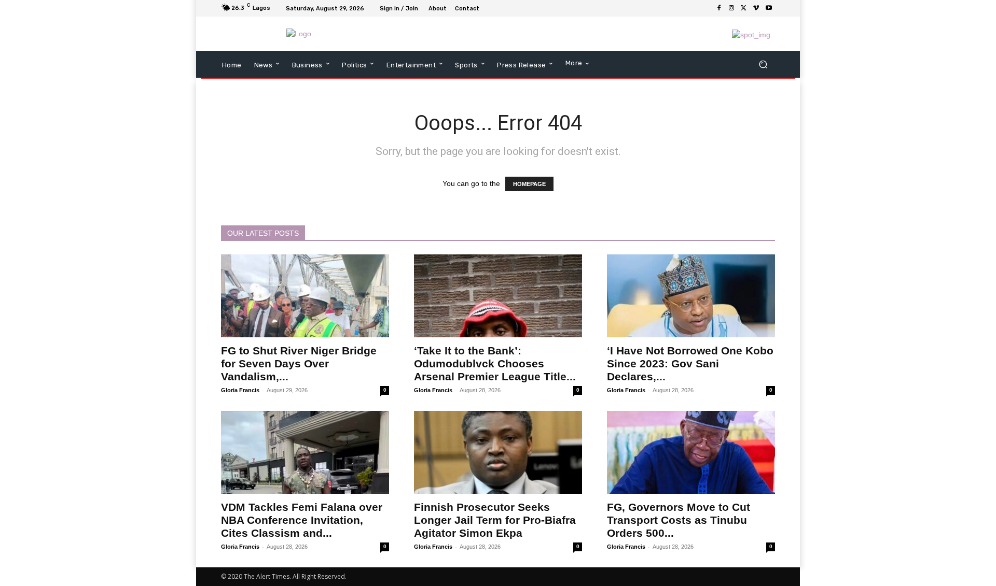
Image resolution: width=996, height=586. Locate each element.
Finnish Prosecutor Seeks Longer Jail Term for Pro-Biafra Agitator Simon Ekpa (495, 520)
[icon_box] (489, 9)
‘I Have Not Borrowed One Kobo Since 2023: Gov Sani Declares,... (690, 363)
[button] (763, 64)
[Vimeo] (756, 8)
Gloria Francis (240, 390)
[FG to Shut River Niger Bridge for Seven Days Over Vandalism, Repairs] (305, 295)
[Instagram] (731, 8)
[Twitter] (744, 8)
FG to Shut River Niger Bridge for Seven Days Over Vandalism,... (299, 363)
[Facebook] (719, 8)
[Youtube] (769, 8)
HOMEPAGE (529, 184)
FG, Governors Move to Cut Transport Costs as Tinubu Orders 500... (678, 520)
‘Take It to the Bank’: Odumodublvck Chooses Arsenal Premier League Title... (495, 363)
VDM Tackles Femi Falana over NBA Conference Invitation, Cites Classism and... (301, 520)
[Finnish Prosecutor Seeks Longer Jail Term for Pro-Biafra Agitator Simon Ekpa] (498, 452)
